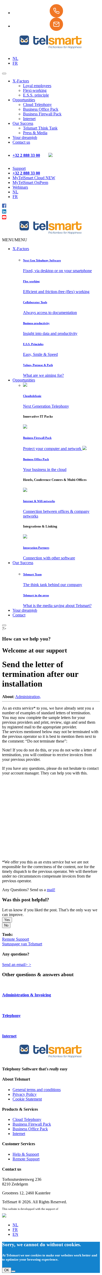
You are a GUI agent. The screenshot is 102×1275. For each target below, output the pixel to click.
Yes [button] (7, 920)
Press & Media (35, 133)
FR (15, 63)
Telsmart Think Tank (40, 128)
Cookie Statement (27, 1099)
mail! (51, 890)
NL (15, 58)
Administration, (28, 696)
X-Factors (21, 81)
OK (6, 1270)
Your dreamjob (25, 137)
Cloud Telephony (37, 104)
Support (19, 168)
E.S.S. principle (36, 95)
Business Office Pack (40, 109)
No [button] (6, 925)
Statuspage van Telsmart (22, 944)
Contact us (21, 142)
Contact (19, 615)
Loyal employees (37, 85)
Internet (29, 118)
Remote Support (15, 939)
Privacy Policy (25, 1094)
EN (15, 1234)
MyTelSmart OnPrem (30, 182)
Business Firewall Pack (42, 114)
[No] (13, 1271)
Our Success (23, 123)
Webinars (20, 187)
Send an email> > (16, 964)
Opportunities (24, 100)
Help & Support (26, 1154)
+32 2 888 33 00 (26, 155)
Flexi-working (35, 90)
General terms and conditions (37, 1089)
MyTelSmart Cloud (34, 178)
